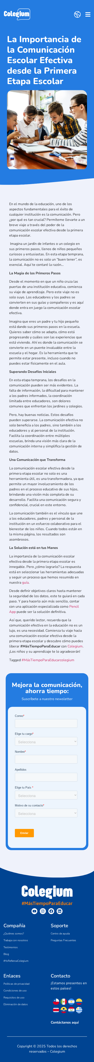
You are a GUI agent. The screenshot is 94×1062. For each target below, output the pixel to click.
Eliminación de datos (15, 1004)
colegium (67, 660)
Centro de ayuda (60, 933)
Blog (6, 954)
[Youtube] (34, 911)
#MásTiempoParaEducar (41, 660)
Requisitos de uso (13, 997)
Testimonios (10, 947)
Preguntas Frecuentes (63, 940)
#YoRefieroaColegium (15, 961)
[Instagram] (43, 911)
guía (25, 582)
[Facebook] (51, 911)
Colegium (75, 646)
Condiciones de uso (15, 990)
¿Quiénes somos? (13, 933)
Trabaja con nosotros (15, 940)
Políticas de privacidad (16, 984)
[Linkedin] (60, 911)
